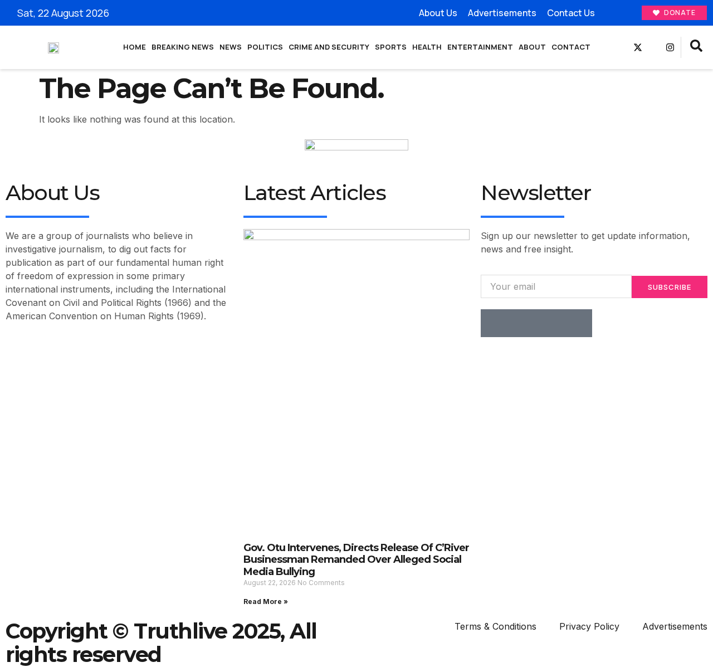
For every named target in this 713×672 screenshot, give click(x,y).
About (532, 47)
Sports (391, 47)
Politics (265, 47)
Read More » (265, 601)
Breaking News (183, 47)
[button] (696, 47)
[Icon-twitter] (522, 323)
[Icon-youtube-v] (653, 47)
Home (134, 47)
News (230, 47)
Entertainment (480, 47)
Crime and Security (329, 47)
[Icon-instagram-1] (550, 323)
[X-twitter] (637, 47)
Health (427, 47)
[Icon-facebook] (621, 47)
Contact (570, 47)
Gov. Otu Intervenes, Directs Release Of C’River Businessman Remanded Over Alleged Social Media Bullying (356, 560)
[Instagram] (670, 47)
